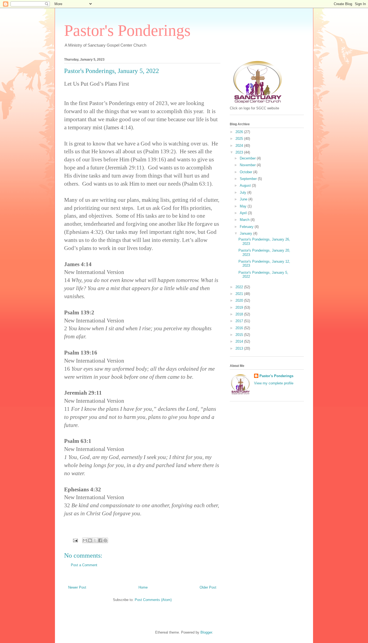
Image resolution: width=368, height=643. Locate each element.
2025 (239, 139)
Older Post (208, 587)
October (246, 172)
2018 (239, 314)
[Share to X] (95, 540)
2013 (239, 348)
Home (143, 587)
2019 (239, 307)
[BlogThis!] (90, 540)
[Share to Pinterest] (105, 540)
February (247, 227)
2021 (239, 294)
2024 (239, 146)
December (248, 158)
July (243, 192)
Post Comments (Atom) (153, 600)
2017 (239, 321)
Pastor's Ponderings (127, 30)
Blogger (206, 632)
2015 (239, 335)
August (246, 185)
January (246, 233)
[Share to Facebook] (100, 540)
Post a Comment (84, 565)
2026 (239, 132)
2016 (239, 328)
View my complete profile (273, 383)
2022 (239, 287)
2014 (239, 341)
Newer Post (77, 587)
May (244, 206)
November (248, 165)
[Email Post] (75, 540)
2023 (239, 152)
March (245, 220)
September (249, 179)
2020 (239, 300)
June (244, 199)
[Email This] (85, 540)
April (244, 213)
